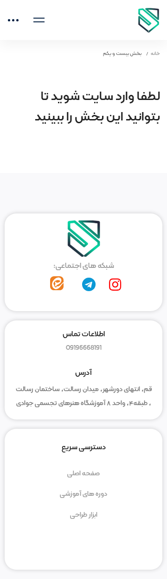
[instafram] (115, 284)
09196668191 (84, 348)
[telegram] (89, 284)
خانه (155, 53)
